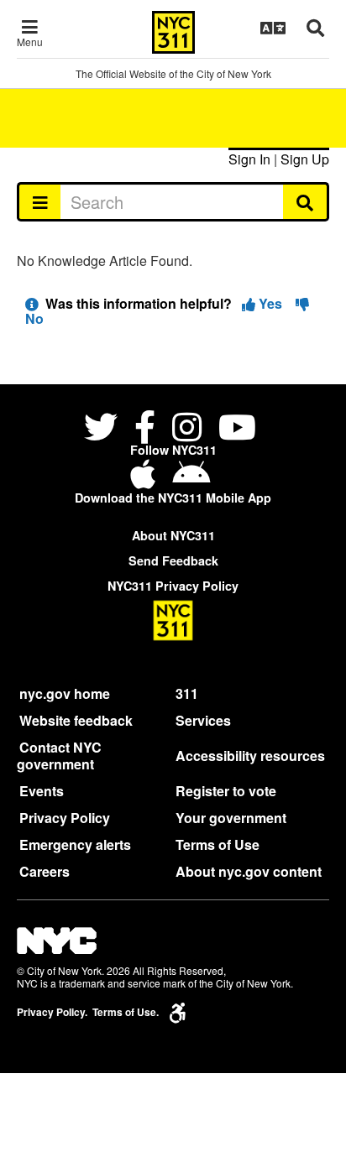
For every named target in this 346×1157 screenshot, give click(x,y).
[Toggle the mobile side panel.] (39, 201)
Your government (231, 817)
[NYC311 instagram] (186, 429)
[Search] (306, 201)
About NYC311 (173, 535)
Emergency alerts (75, 844)
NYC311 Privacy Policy (173, 585)
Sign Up (304, 159)
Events (41, 790)
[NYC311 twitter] (104, 429)
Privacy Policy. (52, 1012)
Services (203, 720)
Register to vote (226, 790)
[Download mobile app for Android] (191, 480)
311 (187, 693)
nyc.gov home (64, 693)
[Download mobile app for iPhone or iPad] (146, 480)
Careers (44, 871)
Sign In (249, 159)
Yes (270, 303)
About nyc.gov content (249, 871)
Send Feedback (173, 560)
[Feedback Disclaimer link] (32, 303)
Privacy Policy (64, 817)
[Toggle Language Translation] (273, 27)
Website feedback (76, 720)
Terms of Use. (125, 1012)
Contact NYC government (59, 755)
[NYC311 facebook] (145, 429)
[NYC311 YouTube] (237, 429)
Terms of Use (218, 844)
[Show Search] (315, 27)
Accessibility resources (250, 755)
